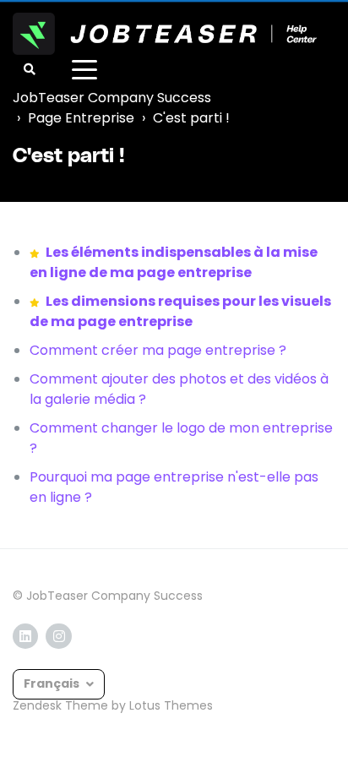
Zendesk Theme (60, 705)
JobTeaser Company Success (112, 97)
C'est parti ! (191, 118)
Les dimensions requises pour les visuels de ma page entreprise (180, 311)
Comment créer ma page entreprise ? (158, 350)
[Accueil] (165, 34)
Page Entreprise (81, 118)
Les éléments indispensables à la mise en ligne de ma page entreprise (174, 262)
